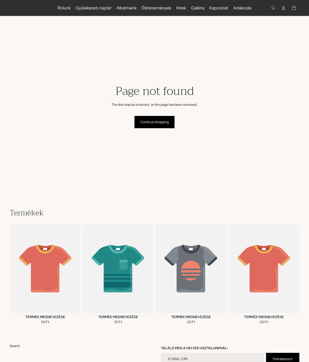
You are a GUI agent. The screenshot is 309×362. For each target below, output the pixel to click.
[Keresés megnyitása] (273, 8)
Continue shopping (154, 122)
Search (15, 346)
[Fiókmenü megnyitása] (283, 8)
